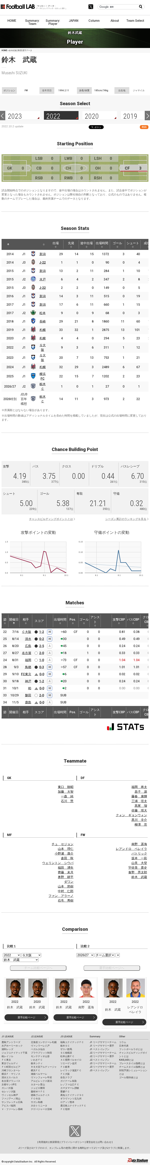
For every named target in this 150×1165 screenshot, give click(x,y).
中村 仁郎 (65, 891)
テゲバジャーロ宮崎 (41, 1109)
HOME (11, 21)
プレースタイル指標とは (132, 1063)
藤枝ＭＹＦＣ (38, 1091)
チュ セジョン (62, 844)
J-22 (42, 262)
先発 (71, 243)
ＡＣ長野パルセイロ (70, 1059)
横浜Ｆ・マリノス (11, 1074)
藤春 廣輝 (139, 796)
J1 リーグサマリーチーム (103, 1042)
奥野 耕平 (65, 877)
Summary (95, 1036)
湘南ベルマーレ (39, 1074)
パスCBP (133, 619)
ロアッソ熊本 (67, 1102)
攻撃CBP (119, 619)
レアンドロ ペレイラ (131, 849)
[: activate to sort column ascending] (19, 244)
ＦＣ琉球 (65, 1109)
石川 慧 (67, 801)
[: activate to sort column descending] (8, 244)
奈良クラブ (66, 1077)
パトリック (139, 853)
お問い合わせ (104, 1142)
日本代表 (124, 1045)
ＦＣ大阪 (65, 1074)
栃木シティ (37, 1063)
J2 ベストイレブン (99, 1059)
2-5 (41, 646)
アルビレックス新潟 (41, 1081)
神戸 (28, 681)
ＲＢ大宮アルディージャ (44, 1067)
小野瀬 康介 (64, 853)
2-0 (41, 653)
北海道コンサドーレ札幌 (44, 1042)
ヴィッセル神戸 (10, 1095)
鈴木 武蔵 (139, 877)
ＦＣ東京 (6, 1059)
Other (122, 1036)
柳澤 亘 (141, 824)
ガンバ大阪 (7, 1088)
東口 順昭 (65, 787)
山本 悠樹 (65, 886)
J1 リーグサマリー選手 (102, 1045)
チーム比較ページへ (38, 968)
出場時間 (102, 243)
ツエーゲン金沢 (68, 1063)
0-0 (41, 674)
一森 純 (67, 796)
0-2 (41, 639)
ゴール (117, 243)
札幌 (42, 330)
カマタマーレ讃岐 (69, 1088)
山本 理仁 (65, 849)
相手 (26, 619)
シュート (133, 243)
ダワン (68, 882)
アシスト (95, 619)
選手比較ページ (26, 1017)
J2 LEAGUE (37, 1036)
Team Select (135, 21)
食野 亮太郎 (137, 872)
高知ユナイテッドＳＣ (72, 1095)
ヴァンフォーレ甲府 (41, 1077)
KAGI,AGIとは (126, 1059)
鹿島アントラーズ (11, 1042)
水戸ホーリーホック (12, 1045)
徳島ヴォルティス (40, 1095)
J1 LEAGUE (8, 1036)
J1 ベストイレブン (99, 1049)
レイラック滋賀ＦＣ (70, 1070)
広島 (28, 646)
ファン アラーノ (60, 896)
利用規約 (43, 1142)
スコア (39, 621)
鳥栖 (28, 667)
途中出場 (86, 243)
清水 (28, 639)
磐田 (28, 695)
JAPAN (73, 21)
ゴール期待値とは (128, 1077)
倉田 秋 (67, 858)
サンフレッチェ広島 (12, 1102)
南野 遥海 (139, 844)
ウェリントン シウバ (57, 863)
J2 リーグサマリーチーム (103, 1052)
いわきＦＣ (37, 1059)
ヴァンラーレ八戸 (40, 1045)
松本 (42, 313)
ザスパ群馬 (66, 1049)
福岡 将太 (139, 787)
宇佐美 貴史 (137, 867)
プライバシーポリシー (72, 1142)
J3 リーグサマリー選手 (102, 1067)
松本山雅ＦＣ (67, 1056)
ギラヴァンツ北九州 (70, 1098)
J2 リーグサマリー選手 (102, 1056)
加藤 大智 (65, 792)
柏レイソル (7, 1056)
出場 (56, 243)
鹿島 (28, 702)
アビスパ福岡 (9, 1105)
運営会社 (91, 1142)
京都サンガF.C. (9, 1084)
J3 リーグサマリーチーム (103, 1063)
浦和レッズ (7, 1049)
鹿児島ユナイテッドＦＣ (73, 1105)
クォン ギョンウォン (131, 815)
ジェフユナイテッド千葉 (14, 1052)
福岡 (28, 660)
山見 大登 (139, 863)
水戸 (42, 279)
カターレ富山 (38, 1084)
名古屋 (26, 653)
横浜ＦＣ (35, 1070)
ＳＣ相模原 (66, 1052)
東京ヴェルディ (10, 1063)
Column (94, 21)
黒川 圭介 (139, 820)
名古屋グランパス (11, 1081)
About (115, 21)
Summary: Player (53, 22)
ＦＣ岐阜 (65, 1067)
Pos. (73, 619)
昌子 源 (141, 792)
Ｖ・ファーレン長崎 (12, 1109)
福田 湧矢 (65, 867)
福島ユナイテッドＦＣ (72, 1042)
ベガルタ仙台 (38, 1049)
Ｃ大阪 (26, 632)
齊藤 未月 (65, 872)
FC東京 (26, 674)
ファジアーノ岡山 (11, 1098)
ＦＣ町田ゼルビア (11, 1067)
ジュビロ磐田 (38, 1088)
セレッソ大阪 (9, 1091)
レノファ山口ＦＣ (69, 1084)
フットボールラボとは (131, 1049)
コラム (122, 1042)
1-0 (41, 660)
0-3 (41, 667)
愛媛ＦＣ (65, 1091)
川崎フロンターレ (11, 1070)
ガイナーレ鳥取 (68, 1081)
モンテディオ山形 (40, 1056)
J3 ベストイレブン (99, 1070)
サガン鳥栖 (37, 1102)
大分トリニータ (39, 1105)
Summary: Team (32, 22)
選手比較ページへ (111, 968)
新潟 (42, 254)
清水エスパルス (10, 1077)
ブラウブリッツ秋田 (41, 1052)
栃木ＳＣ (65, 1045)
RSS (144, 127)
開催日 (14, 619)
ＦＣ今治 (35, 1098)
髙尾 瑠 (141, 806)
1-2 (41, 632)
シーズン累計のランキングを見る (125, 519)
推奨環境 (54, 1142)
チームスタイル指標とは (132, 1067)
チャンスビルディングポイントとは (51, 519)
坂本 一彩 (139, 858)
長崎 (42, 321)
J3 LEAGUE (66, 1036)
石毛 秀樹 (65, 900)
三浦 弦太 (139, 801)
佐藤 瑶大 (139, 810)
